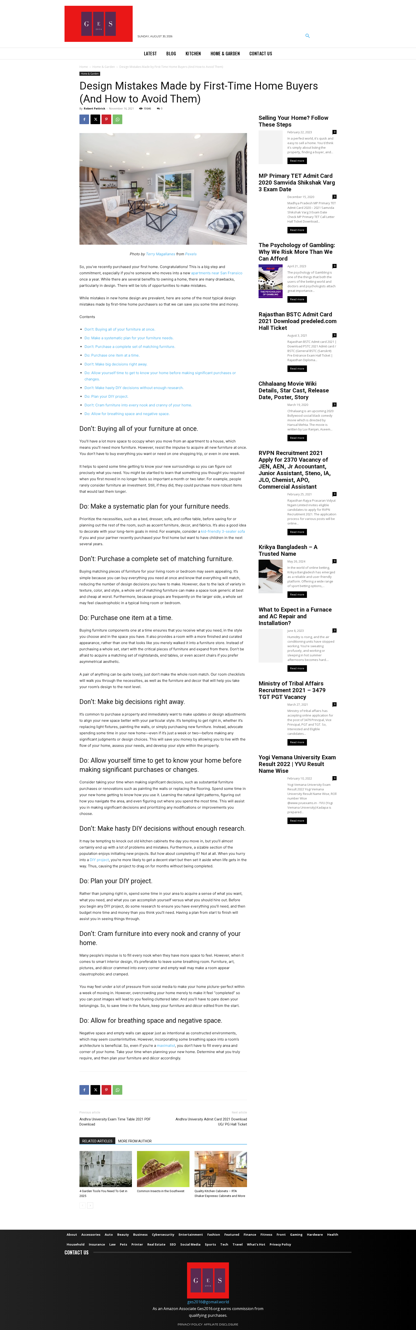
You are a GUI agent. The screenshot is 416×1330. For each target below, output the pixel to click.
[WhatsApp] (117, 119)
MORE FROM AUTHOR (135, 1141)
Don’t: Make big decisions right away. (115, 364)
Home (83, 67)
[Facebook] (84, 119)
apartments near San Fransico (216, 273)
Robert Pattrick (94, 108)
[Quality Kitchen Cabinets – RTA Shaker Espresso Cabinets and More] (221, 1169)
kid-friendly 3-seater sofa (223, 531)
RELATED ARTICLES (97, 1141)
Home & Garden (103, 67)
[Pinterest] (106, 119)
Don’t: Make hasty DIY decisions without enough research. (134, 387)
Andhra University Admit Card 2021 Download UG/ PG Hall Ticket (211, 1121)
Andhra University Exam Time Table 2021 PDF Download (115, 1121)
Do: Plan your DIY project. (106, 396)
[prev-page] (82, 1205)
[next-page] (90, 1205)
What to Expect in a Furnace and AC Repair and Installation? (295, 616)
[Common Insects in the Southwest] (163, 1169)
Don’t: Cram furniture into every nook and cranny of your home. (138, 405)
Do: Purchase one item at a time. (112, 355)
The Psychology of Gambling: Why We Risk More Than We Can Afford (297, 252)
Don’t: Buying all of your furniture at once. (119, 329)
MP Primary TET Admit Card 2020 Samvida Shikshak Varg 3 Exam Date (297, 183)
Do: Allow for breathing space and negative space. (127, 413)
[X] (95, 119)
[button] (307, 36)
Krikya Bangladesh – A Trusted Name (288, 550)
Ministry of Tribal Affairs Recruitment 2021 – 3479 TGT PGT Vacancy (292, 690)
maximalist (166, 1045)
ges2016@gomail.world (208, 1301)
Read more (297, 160)
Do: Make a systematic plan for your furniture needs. (129, 338)
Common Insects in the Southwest (160, 1191)
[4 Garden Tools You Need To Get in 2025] (105, 1169)
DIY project (99, 859)
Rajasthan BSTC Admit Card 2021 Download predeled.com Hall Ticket (298, 321)
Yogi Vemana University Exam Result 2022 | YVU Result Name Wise (297, 764)
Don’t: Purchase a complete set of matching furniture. (129, 346)
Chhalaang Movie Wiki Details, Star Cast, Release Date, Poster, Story (294, 390)
